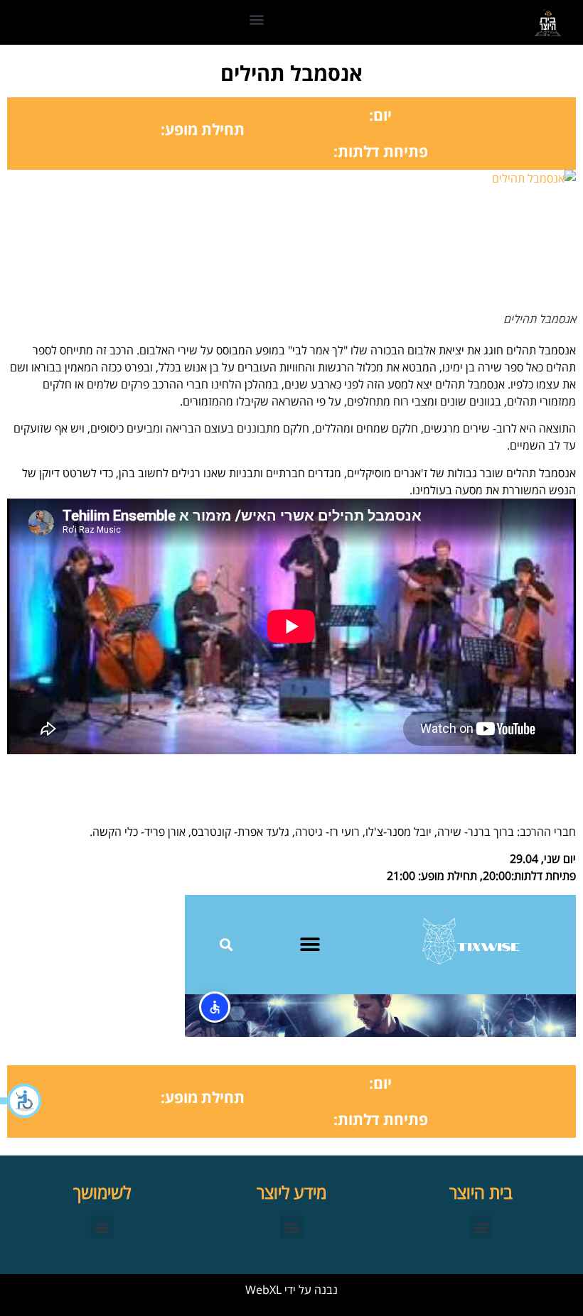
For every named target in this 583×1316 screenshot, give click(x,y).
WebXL (263, 1290)
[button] (21, 1101)
